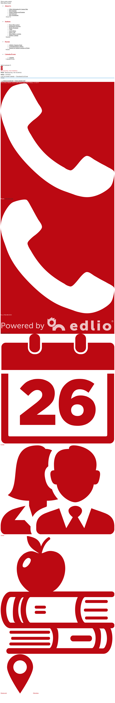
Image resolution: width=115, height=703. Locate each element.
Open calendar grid (20, 80)
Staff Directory (13, 14)
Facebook (2, 69)
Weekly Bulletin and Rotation (17, 12)
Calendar (11, 57)
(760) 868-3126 (9, 198)
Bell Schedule (13, 10)
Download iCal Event (22, 76)
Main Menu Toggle (6, 3)
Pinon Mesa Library (14, 25)
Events (2, 78)
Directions (36, 693)
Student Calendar (13, 35)
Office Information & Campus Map (18, 9)
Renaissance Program (15, 26)
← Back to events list (7, 80)
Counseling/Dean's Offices (16, 46)
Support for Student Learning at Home (19, 48)
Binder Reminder (13, 28)
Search (2, 67)
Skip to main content (6, 1)
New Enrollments (13, 15)
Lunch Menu (12, 31)
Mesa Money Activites (15, 34)
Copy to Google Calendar (7, 76)
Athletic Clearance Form (15, 45)
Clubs (10, 29)
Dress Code (12, 32)
